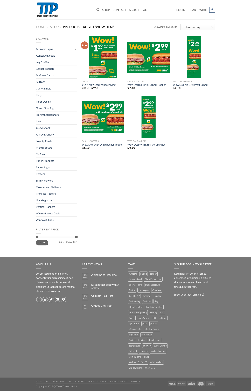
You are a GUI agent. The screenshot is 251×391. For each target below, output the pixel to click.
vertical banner (158, 351)
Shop (106, 9)
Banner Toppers (45, 68)
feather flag (134, 301)
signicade (133, 334)
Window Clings (45, 219)
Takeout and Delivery (48, 187)
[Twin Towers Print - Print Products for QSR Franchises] (63, 9)
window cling (156, 362)
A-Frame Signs (44, 48)
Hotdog (153, 312)
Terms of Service (98, 381)
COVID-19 (134, 296)
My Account (59, 381)
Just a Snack (143, 318)
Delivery (157, 296)
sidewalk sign (135, 329)
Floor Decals (43, 101)
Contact (120, 9)
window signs (135, 367)
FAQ (144, 9)
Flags (39, 94)
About (134, 9)
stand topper (154, 340)
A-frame (133, 273)
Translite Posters (46, 193)
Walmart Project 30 (138, 362)
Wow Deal (150, 367)
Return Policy (77, 381)
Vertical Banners (45, 206)
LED (154, 318)
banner (153, 273)
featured (147, 301)
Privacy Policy (119, 381)
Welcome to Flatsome (104, 274)
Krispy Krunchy (45, 134)
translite (144, 351)
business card (135, 284)
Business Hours (152, 284)
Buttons (40, 81)
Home (41, 27)
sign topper (146, 334)
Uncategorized (44, 200)
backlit (143, 273)
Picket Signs (43, 167)
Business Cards (45, 75)
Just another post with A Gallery (105, 286)
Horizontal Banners (47, 114)
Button (132, 290)
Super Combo (160, 345)
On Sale (40, 154)
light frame (134, 323)
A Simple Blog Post (102, 295)
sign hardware (152, 329)
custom (146, 296)
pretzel (153, 323)
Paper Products (45, 160)
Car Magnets (43, 88)
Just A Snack (43, 127)
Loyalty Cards (44, 140)
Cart (47, 381)
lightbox (162, 318)
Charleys (156, 290)
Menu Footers (44, 147)
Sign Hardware (44, 180)
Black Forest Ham (153, 279)
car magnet (143, 290)
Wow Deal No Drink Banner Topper (146, 84)
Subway (147, 345)
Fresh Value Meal (154, 307)
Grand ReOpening (138, 312)
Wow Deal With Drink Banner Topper (102, 144)
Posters (40, 173)
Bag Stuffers (43, 62)
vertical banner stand (139, 356)
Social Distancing (137, 340)
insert (132, 318)
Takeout (133, 351)
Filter (42, 242)
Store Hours (134, 345)
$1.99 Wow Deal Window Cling (99, 84)
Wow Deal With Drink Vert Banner (146, 144)
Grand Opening (45, 108)
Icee (38, 121)
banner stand (135, 279)
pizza (144, 323)
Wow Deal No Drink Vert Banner (190, 84)
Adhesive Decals (45, 55)
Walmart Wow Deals (48, 213)
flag (156, 301)
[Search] (98, 9)
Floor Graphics (136, 307)
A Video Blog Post (101, 305)
